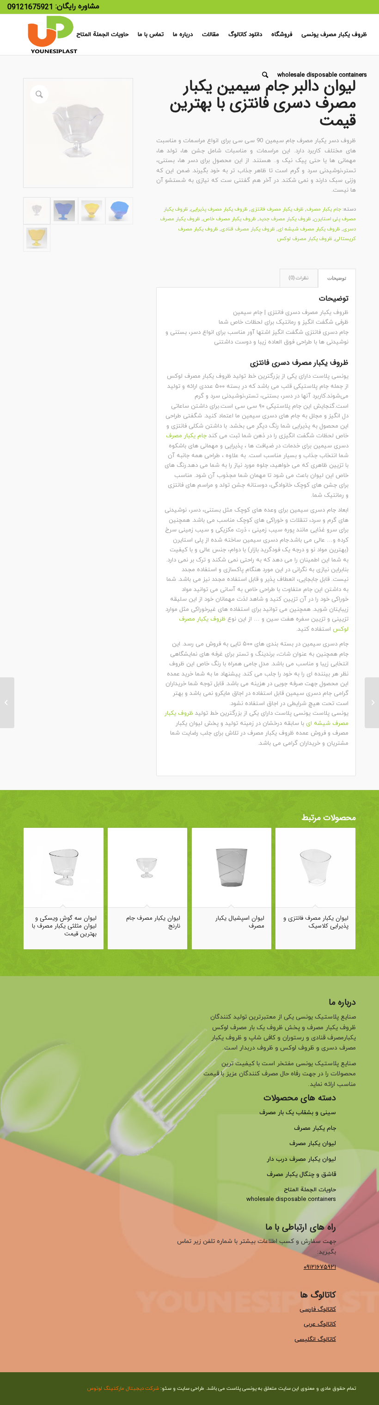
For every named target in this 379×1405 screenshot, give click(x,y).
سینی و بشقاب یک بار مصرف (297, 1112)
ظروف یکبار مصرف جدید (285, 219)
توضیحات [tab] (336, 278)
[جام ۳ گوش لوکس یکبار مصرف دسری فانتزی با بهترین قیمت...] (372, 702)
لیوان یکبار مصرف (312, 1143)
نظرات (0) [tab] (298, 278)
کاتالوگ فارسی (318, 1309)
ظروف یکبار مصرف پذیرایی (219, 209)
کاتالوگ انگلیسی (315, 1339)
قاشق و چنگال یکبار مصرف (301, 1174)
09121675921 (30, 7)
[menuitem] (334, 34)
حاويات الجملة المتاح (310, 1190)
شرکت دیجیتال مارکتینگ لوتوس (123, 1388)
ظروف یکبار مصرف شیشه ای (309, 229)
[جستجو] (265, 75)
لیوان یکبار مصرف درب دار (301, 1159)
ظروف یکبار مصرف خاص (229, 219)
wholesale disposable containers (291, 1199)
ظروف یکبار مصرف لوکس (304, 238)
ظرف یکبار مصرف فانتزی (277, 209)
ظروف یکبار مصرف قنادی (248, 229)
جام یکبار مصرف (323, 209)
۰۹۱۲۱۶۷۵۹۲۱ (320, 1267)
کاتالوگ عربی (320, 1324)
